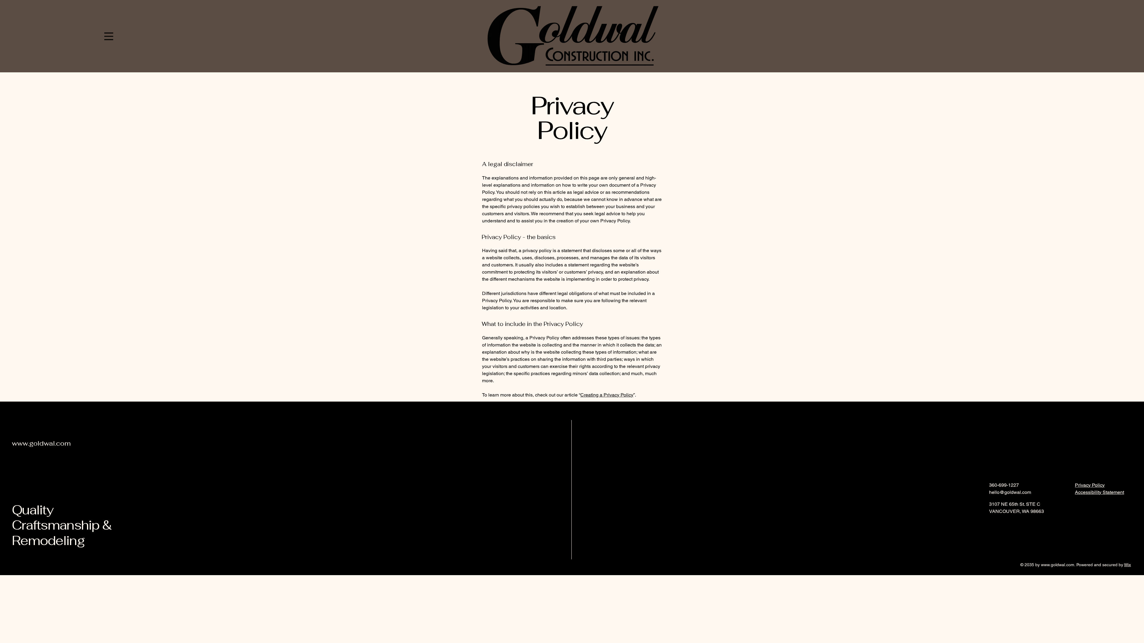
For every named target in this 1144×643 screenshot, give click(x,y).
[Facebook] (992, 524)
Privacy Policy (1090, 485)
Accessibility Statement (1099, 492)
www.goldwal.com (1057, 564)
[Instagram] (1002, 524)
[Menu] (108, 36)
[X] (1012, 524)
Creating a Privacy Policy (606, 395)
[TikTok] (1022, 524)
